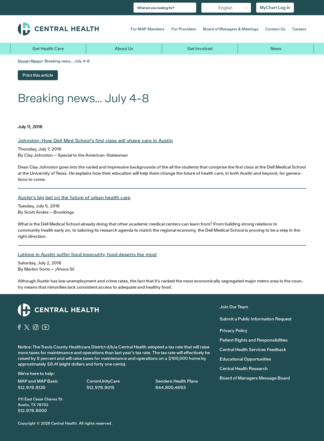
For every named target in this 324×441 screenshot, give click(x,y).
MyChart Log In (275, 7)
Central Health (67, 29)
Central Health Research (244, 368)
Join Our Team (234, 307)
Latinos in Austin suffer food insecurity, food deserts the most (87, 254)
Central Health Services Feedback (253, 349)
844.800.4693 (170, 387)
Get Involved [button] (200, 48)
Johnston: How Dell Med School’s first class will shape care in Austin (95, 140)
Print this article (38, 75)
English (225, 7)
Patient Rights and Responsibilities (254, 340)
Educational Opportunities (245, 359)
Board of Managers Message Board (255, 378)
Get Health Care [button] (48, 48)
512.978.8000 (32, 410)
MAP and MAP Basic (38, 381)
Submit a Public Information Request (256, 319)
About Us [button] (124, 48)
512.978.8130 (32, 387)
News (275, 48)
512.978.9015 (100, 387)
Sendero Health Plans (176, 381)
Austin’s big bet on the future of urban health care (74, 197)
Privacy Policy (233, 330)
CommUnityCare (103, 381)
